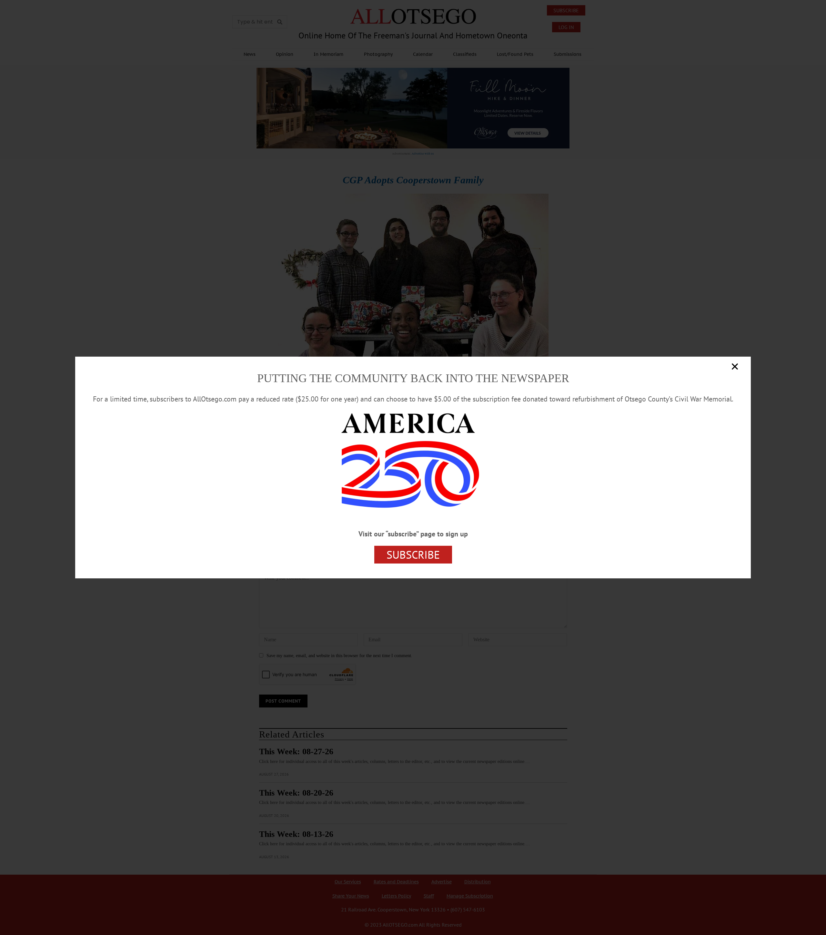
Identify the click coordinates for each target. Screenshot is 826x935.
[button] (734, 366)
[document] (413, 467)
